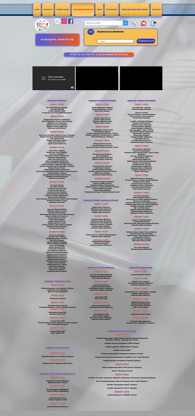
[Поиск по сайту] (125, 23)
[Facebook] (70, 21)
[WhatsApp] (57, 21)
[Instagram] (64, 21)
